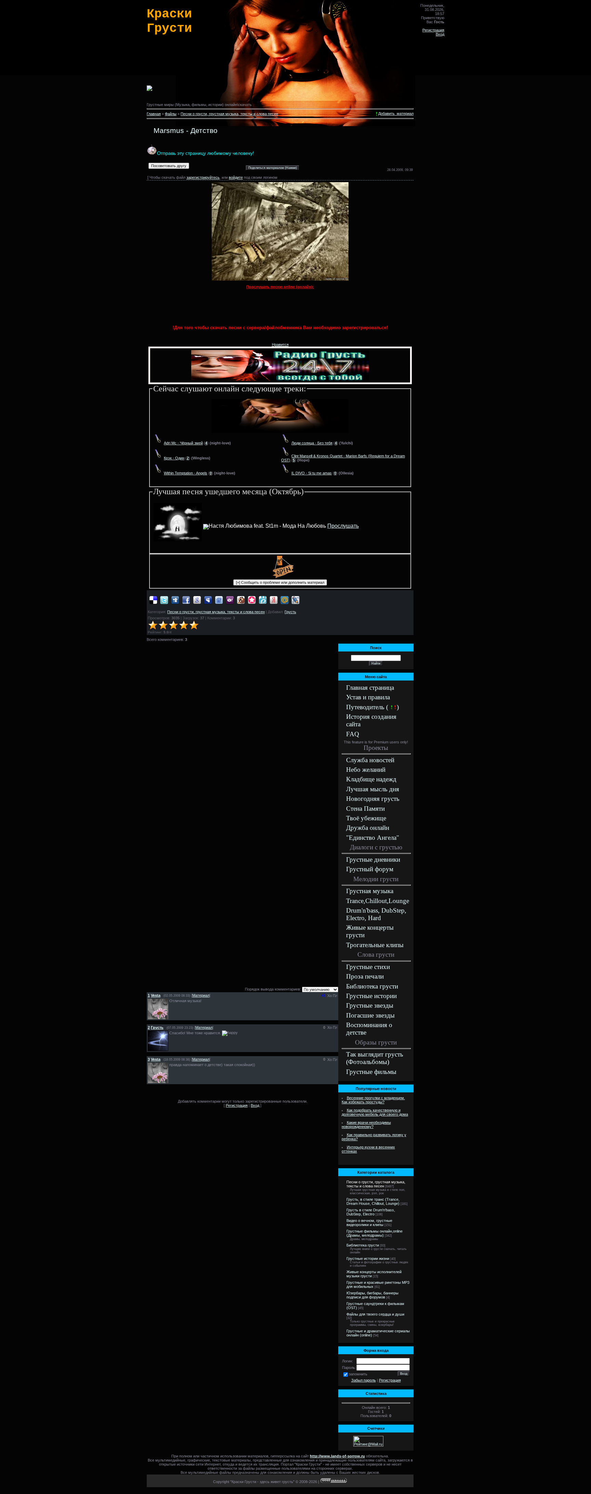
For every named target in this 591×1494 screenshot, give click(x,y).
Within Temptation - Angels (185, 473)
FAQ (352, 734)
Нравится (280, 344)
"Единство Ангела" (372, 837)
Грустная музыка (369, 890)
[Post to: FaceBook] (186, 600)
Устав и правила (368, 697)
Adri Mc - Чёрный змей (183, 443)
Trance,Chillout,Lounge (377, 900)
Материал (200, 995)
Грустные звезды (369, 1005)
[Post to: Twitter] (164, 600)
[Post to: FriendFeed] (218, 600)
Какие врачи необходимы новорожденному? (366, 1124)
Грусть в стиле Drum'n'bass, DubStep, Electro (370, 1212)
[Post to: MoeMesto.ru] (262, 600)
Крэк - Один (174, 458)
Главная (154, 114)
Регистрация (433, 30)
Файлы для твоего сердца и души (375, 1314)
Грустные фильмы (371, 1071)
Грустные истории (371, 995)
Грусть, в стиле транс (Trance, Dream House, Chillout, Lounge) (372, 1201)
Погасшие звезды (370, 1015)
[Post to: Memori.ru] (251, 600)
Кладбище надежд (371, 779)
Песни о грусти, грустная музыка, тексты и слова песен (229, 114)
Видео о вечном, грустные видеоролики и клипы (369, 1223)
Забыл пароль (363, 1380)
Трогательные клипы (375, 944)
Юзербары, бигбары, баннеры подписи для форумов (372, 1295)
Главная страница (370, 687)
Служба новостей (370, 760)
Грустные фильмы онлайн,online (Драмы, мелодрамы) (374, 1233)
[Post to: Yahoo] (229, 600)
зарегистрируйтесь (203, 177)
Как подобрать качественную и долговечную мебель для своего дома (375, 1112)
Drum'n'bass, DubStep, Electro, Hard (376, 914)
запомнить (358, 1374)
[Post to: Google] (197, 600)
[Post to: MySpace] (207, 600)
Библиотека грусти (372, 986)
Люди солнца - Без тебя (311, 443)
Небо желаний (365, 769)
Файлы (170, 114)
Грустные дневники (373, 859)
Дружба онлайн (367, 827)
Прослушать (343, 526)
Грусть (290, 612)
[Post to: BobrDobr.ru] (240, 600)
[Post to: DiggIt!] (175, 600)
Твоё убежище (366, 818)
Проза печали (365, 976)
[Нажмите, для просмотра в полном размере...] (280, 279)
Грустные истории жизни (367, 1258)
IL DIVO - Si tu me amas (311, 473)
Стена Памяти (365, 808)
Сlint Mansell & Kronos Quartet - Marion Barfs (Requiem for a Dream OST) (343, 458)
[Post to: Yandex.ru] (273, 600)
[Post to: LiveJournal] (295, 600)
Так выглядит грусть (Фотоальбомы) (374, 1058)
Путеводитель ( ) (372, 707)
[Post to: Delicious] (153, 600)
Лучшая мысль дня (372, 789)
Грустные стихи (368, 966)
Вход (440, 34)
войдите (236, 177)
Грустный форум (369, 869)
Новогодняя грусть (372, 798)
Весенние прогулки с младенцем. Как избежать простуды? (373, 1100)
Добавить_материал (395, 113)
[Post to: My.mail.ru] (284, 600)
